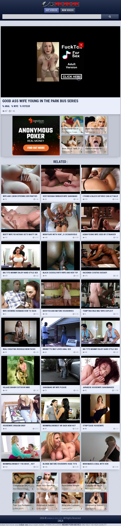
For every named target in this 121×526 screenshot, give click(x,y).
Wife (15, 106)
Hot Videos (51, 10)
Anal (7, 106)
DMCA (60, 520)
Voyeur (26, 106)
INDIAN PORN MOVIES (71, 524)
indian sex (23, 524)
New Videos (68, 10)
